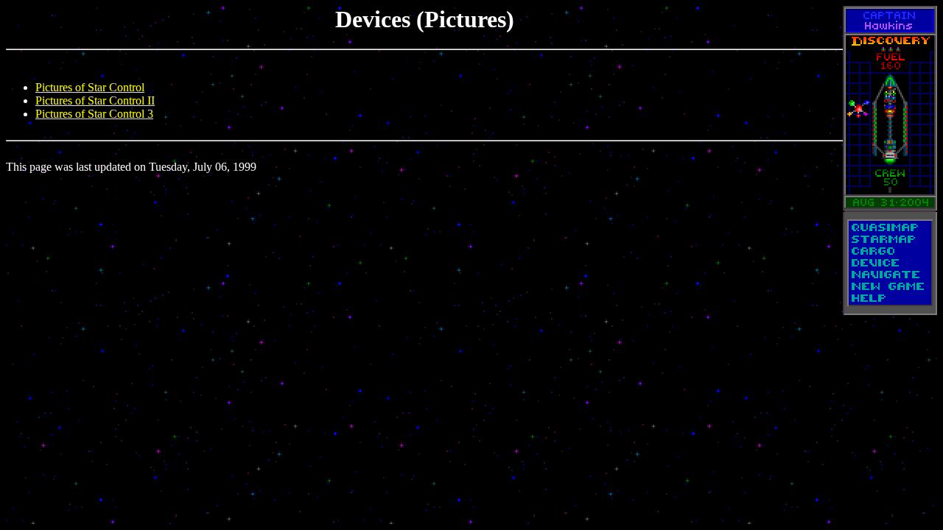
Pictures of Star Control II (95, 100)
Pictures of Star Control (89, 87)
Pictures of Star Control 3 (94, 113)
